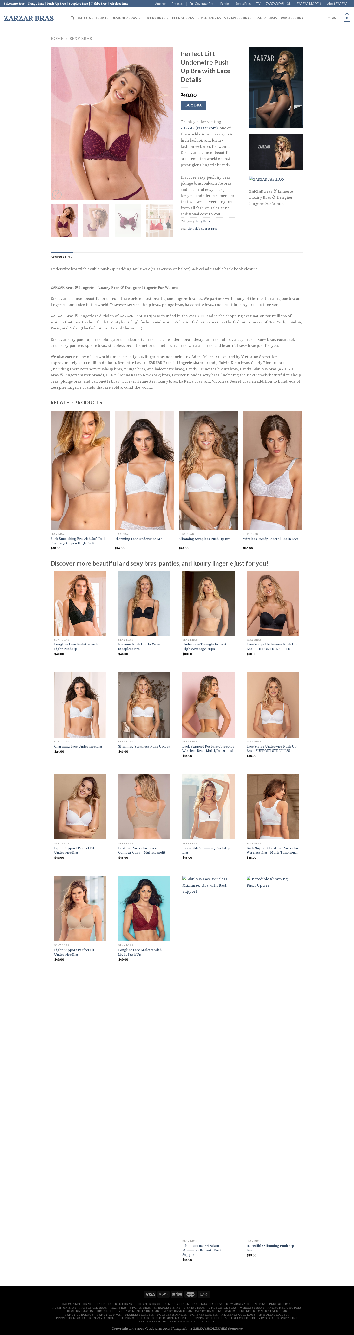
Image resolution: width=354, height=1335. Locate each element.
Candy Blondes (208, 1311)
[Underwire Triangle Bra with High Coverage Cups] (208, 603)
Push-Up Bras (209, 18)
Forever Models (204, 1314)
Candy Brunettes (240, 1311)
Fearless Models (139, 1314)
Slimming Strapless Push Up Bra (204, 539)
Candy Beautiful (177, 1311)
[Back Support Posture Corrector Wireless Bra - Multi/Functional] (208, 705)
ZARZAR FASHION (278, 4)
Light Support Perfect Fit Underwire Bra (74, 850)
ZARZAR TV (207, 1321)
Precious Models (71, 1318)
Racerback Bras (93, 1307)
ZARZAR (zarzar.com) (199, 128)
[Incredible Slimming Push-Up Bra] (208, 806)
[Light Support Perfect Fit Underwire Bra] (80, 806)
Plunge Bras (183, 18)
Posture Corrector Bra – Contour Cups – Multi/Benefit (141, 850)
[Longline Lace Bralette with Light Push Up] (80, 603)
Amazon (160, 4)
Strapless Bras (238, 18)
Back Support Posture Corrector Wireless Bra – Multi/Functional (208, 748)
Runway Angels (102, 1318)
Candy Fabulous (272, 1311)
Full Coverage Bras (202, 4)
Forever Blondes (172, 1314)
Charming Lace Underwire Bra (138, 539)
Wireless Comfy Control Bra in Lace (271, 539)
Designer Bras (124, 18)
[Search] (72, 18)
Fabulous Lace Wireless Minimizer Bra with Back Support (202, 1250)
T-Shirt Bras (266, 18)
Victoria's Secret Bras (202, 228)
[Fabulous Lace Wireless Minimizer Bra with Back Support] (208, 1056)
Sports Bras (243, 4)
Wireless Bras (293, 18)
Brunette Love (110, 1311)
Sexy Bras (81, 38)
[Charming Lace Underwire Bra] (80, 705)
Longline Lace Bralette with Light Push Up (76, 646)
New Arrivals (237, 1304)
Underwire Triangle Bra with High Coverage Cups (205, 646)
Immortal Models (274, 1314)
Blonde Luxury (80, 1311)
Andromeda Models (285, 1307)
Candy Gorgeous (79, 1314)
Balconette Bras (93, 18)
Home (57, 38)
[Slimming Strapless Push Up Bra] (144, 705)
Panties (225, 4)
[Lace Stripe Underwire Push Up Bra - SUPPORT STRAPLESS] (273, 603)
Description (62, 257)
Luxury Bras (155, 18)
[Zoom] (57, 194)
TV (258, 4)
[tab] (62, 257)
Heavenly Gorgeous (238, 1314)
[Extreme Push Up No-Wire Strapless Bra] (144, 603)
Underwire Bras (222, 1307)
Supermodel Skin (207, 1318)
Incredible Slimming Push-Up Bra (206, 850)
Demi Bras (123, 1304)
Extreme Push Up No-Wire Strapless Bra (139, 646)
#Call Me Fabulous (142, 1311)
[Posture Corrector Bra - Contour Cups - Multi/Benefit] (144, 806)
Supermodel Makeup (170, 1318)
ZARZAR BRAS (29, 18)
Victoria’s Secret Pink (278, 1318)
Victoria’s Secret (240, 1318)
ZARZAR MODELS (309, 4)
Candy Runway (109, 1314)
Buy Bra (193, 105)
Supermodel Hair (134, 1318)
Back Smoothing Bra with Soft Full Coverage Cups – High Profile (78, 541)
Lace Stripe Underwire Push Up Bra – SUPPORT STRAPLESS (272, 646)
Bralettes (178, 4)
